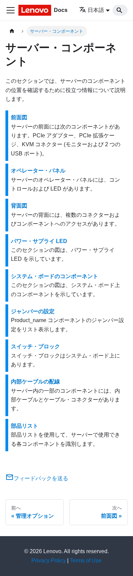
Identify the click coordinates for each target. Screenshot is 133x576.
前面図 (19, 117)
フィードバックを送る (41, 478)
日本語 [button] (96, 10)
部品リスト (24, 426)
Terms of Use (86, 560)
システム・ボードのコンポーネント (54, 276)
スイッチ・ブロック (35, 346)
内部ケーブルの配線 (35, 381)
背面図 (19, 206)
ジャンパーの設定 (33, 311)
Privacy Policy (48, 560)
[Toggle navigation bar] (10, 10)
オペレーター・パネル (38, 170)
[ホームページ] (11, 31)
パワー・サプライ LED (39, 241)
